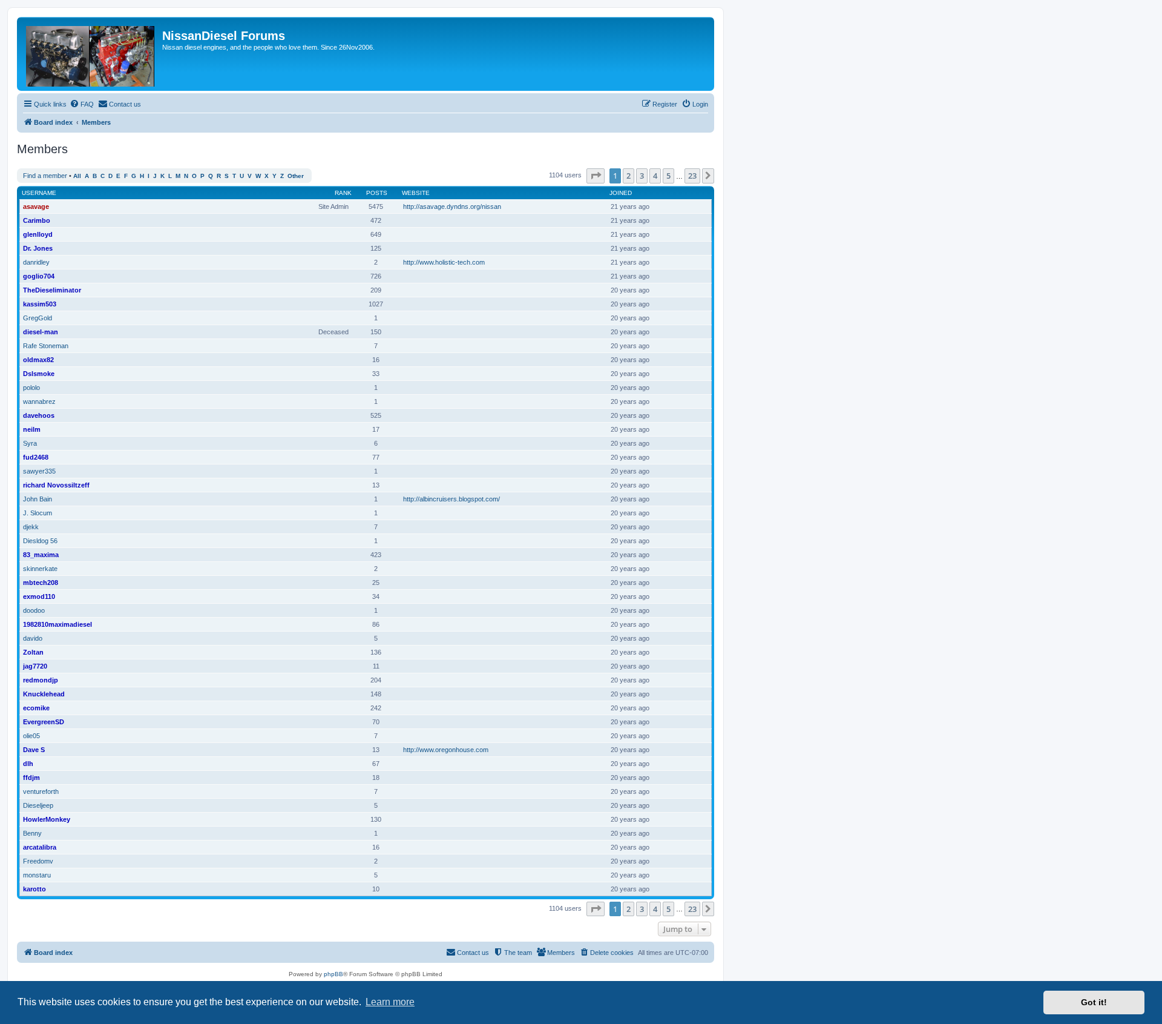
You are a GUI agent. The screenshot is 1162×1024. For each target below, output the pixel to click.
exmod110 (39, 596)
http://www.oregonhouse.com (445, 749)
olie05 (31, 735)
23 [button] (692, 175)
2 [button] (628, 175)
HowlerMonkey (46, 819)
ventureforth (41, 791)
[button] (595, 175)
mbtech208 (40, 582)
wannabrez (39, 401)
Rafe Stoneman (45, 345)
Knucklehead (44, 694)
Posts (376, 193)
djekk (31, 526)
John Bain (37, 499)
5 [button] (668, 175)
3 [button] (642, 175)
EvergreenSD (43, 721)
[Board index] (91, 54)
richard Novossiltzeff (56, 485)
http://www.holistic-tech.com (444, 262)
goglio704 (38, 276)
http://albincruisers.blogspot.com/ (451, 499)
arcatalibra (39, 847)
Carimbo (36, 220)
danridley (36, 262)
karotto (34, 889)
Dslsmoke (38, 373)
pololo (31, 387)
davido (32, 638)
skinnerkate (40, 568)
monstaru (37, 875)
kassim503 (39, 304)
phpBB (333, 974)
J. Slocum (37, 513)
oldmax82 (38, 359)
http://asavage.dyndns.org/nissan (452, 206)
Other (295, 176)
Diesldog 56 (40, 540)
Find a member (45, 175)
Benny (32, 833)
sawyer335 (39, 471)
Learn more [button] (390, 1002)
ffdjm (31, 777)
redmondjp (40, 680)
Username (39, 193)
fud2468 (35, 457)
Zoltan (33, 652)
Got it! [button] (1094, 1002)
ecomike (36, 708)
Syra (30, 443)
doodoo (34, 610)
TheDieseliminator (52, 290)
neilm (32, 429)
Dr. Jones (38, 248)
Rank (343, 193)
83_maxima (41, 554)
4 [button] (655, 175)
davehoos (38, 415)
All (77, 176)
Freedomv (38, 861)
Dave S (34, 749)
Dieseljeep (38, 805)
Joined (620, 193)
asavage (36, 206)
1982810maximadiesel (57, 624)
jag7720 (35, 666)
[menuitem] (82, 104)
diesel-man (40, 331)
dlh (28, 763)
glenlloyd (38, 234)
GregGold (37, 318)
